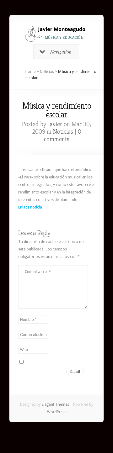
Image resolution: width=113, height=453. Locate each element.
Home (30, 71)
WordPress (56, 412)
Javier (55, 124)
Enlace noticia (30, 207)
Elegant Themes (55, 404)
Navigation (61, 52)
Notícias (47, 71)
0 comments (62, 135)
